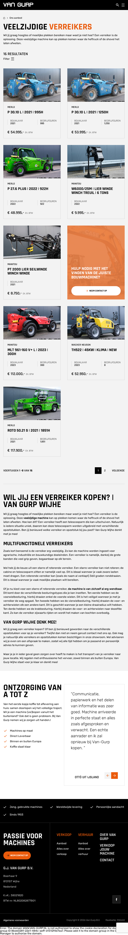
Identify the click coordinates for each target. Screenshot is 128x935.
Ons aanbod (16, 18)
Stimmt (121, 920)
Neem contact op (19, 855)
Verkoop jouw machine (107, 849)
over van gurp (108, 836)
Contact (107, 860)
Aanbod (61, 843)
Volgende (118, 470)
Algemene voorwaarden (16, 920)
